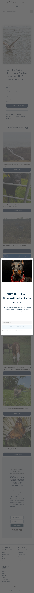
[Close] (31, 260)
